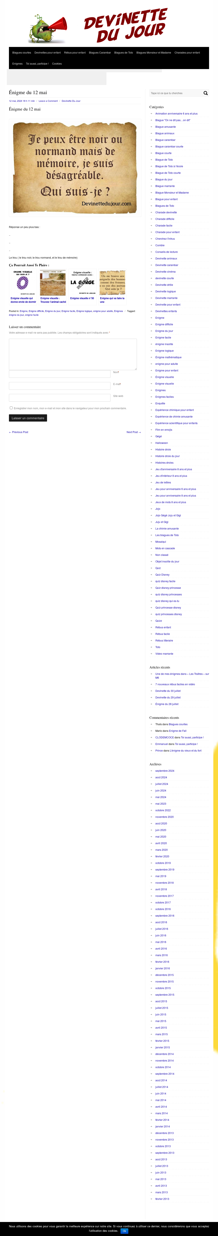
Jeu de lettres (163, 482)
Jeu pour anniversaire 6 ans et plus (175, 489)
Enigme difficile (36, 311)
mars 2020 (161, 849)
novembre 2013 (164, 1139)
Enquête (160, 403)
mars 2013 (161, 1192)
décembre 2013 (164, 1133)
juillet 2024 (161, 784)
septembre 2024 (164, 770)
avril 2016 (161, 948)
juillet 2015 (161, 1007)
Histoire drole (163, 449)
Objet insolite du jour (167, 561)
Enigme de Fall (177, 730)
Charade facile (163, 225)
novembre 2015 (164, 981)
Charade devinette (166, 212)
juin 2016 (160, 935)
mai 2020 (160, 836)
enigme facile (32, 314)
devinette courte (164, 278)
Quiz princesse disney (168, 607)
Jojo (157, 508)
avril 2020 (161, 843)
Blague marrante (165, 186)
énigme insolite (164, 344)
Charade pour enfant (167, 232)
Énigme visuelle (164, 377)
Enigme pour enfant (166, 370)
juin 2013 (160, 1172)
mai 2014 (160, 1100)
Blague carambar (165, 140)
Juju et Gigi (161, 522)
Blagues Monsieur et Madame (153, 52)
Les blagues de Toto (167, 535)
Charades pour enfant (187, 52)
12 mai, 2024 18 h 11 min (22, 100)
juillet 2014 (161, 1087)
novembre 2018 (164, 882)
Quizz (158, 620)
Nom (116, 372)
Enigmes (17, 63)
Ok (124, 1231)
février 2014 (162, 1119)
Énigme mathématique (168, 357)
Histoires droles (164, 462)
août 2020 (161, 823)
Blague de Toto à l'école (169, 166)
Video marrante (164, 653)
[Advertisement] (84, 70)
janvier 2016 (162, 968)
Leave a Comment (48, 100)
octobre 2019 (163, 863)
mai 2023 (160, 803)
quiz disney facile (165, 581)
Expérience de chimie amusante (174, 416)
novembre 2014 (164, 1060)
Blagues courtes (21, 52)
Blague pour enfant (166, 199)
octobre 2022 (163, 810)
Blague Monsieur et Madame (172, 192)
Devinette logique (165, 291)
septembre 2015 (164, 994)
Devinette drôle (164, 284)
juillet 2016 (161, 928)
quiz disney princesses (168, 594)
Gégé (158, 436)
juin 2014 (160, 1093)
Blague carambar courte (169, 146)
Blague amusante (165, 126)
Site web (118, 396)
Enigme (23, 311)
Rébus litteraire (164, 640)
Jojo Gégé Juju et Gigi (168, 515)
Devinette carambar (166, 265)
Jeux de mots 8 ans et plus (170, 502)
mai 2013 (160, 1179)
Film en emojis (163, 429)
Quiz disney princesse (168, 587)
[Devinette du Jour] (109, 45)
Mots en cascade (165, 548)
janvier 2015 (162, 1047)
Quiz (158, 568)
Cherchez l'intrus (165, 238)
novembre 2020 (164, 816)
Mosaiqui (160, 541)
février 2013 (162, 1199)
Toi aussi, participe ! (37, 63)
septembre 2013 (164, 1152)
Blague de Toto (164, 159)
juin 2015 (160, 1014)
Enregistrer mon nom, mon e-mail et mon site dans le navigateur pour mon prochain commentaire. (70, 408)
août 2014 (161, 1080)
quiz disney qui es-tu (167, 601)
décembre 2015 (164, 975)
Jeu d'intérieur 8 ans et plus (171, 475)
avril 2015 (161, 1027)
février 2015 (162, 1040)
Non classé (161, 554)
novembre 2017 (164, 896)
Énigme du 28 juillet (166, 704)
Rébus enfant (163, 627)
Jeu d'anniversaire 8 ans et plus (173, 469)
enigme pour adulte (103, 311)
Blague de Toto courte (168, 172)
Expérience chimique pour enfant (174, 410)
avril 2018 (161, 889)
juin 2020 (160, 830)
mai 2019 (160, 876)
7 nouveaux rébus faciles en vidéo (175, 684)
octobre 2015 (163, 988)
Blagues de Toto (123, 52)
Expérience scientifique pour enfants (176, 423)
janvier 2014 (162, 1126)
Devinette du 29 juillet (168, 697)
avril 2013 (161, 1185)
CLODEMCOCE (164, 737)
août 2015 (161, 1001)
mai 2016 (160, 942)
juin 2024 (160, 790)
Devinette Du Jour (71, 100)
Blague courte (163, 153)
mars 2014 (161, 1113)
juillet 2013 (161, 1166)
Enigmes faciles (164, 396)
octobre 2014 (163, 1067)
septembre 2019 (164, 869)
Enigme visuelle (164, 383)
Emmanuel (161, 744)
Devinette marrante (166, 298)
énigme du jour (16, 314)
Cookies (57, 63)
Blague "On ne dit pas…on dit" (172, 120)
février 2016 (162, 961)
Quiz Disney (162, 574)
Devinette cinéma (165, 271)
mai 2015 (160, 1021)
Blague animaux (164, 133)
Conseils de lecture (166, 251)
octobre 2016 (163, 909)
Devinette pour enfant (167, 304)
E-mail (117, 384)
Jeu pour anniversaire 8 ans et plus (175, 495)
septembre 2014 (164, 1073)
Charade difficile (164, 219)
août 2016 (161, 922)
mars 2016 (161, 955)
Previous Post (18, 432)
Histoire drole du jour (167, 456)
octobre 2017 (163, 902)
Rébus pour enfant (75, 52)
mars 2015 (161, 1034)
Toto (157, 647)
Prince (159, 750)
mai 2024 (160, 797)
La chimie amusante (167, 528)
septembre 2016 (164, 915)
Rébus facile (162, 634)
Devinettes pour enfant (47, 52)
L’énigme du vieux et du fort (185, 750)
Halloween (161, 443)
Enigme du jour (52, 311)
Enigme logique (84, 311)
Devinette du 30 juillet (168, 690)
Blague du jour (163, 179)
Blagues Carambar (100, 52)
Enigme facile (68, 311)
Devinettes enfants (166, 311)
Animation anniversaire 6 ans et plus (176, 113)
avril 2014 (161, 1106)
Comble (160, 245)
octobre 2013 (163, 1146)
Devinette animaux (166, 258)
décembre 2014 (164, 1054)
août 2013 (161, 1159)
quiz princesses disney (168, 614)
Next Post (134, 432)
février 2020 (162, 856)
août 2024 (161, 777)
